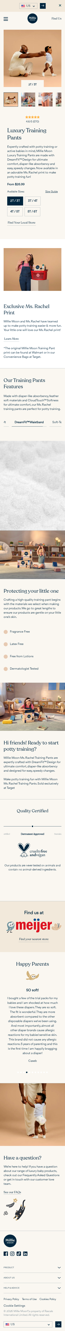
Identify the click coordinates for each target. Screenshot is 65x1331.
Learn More (11, 339)
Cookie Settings (14, 1305)
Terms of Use (29, 1299)
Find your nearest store (34, 939)
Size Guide (51, 191)
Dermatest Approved (32, 834)
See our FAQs (12, 1192)
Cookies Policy (48, 1299)
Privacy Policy (11, 1299)
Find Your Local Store (21, 223)
